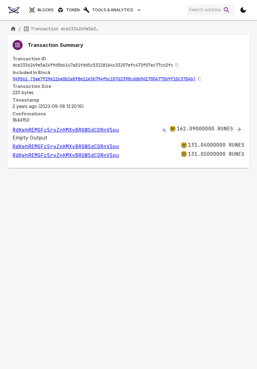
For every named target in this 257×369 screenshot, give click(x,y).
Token (73, 10)
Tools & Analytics (112, 10)
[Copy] (177, 65)
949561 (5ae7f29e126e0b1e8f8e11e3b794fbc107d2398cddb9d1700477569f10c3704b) (104, 79)
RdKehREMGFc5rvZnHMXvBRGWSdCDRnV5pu (66, 130)
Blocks (46, 10)
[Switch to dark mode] (243, 10)
